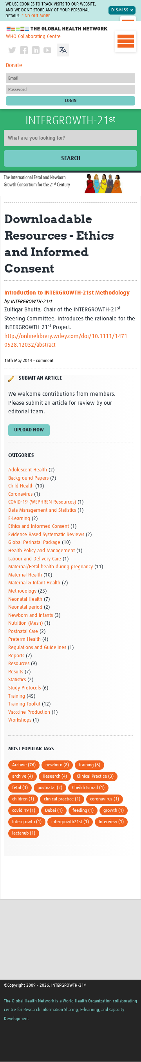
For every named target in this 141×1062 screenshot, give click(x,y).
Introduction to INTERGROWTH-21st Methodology (67, 293)
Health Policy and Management (41, 550)
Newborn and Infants (30, 615)
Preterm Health (24, 639)
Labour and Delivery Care (34, 559)
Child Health (21, 486)
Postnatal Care (23, 631)
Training (16, 696)
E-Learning (19, 518)
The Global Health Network (57, 29)
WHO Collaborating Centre (33, 36)
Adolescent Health (27, 470)
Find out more (36, 16)
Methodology (22, 591)
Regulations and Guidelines (37, 647)
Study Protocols (24, 688)
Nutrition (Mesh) (25, 623)
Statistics (17, 679)
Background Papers (28, 478)
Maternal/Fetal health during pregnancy (50, 566)
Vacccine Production (29, 712)
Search (70, 158)
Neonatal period (25, 607)
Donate (14, 65)
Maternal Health (25, 575)
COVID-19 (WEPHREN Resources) (42, 502)
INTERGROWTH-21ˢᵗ (70, 121)
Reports (16, 655)
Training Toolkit (24, 704)
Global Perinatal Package (34, 542)
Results (15, 672)
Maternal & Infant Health (34, 583)
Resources (18, 663)
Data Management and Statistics (42, 510)
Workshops (19, 720)
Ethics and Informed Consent (38, 526)
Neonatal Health (25, 599)
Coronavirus (20, 494)
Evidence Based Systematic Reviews (46, 534)
